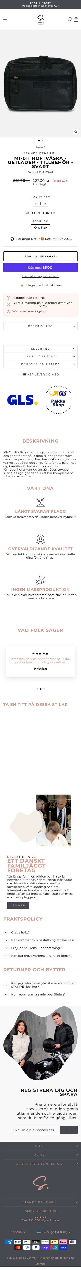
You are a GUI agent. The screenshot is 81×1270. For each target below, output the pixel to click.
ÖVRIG (39, 1154)
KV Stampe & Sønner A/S (39, 1163)
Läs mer (18, 905)
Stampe (40, 1263)
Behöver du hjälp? (40, 364)
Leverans (40, 348)
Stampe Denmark (40, 153)
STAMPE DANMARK (39, 1202)
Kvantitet (41, 197)
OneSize (40, 227)
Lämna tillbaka (40, 356)
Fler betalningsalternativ (40, 276)
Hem (39, 147)
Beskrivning (40, 326)
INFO (39, 1146)
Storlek (40, 221)
